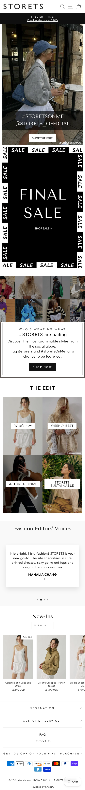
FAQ (42, 734)
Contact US (42, 741)
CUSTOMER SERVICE (41, 720)
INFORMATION (41, 708)
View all (42, 625)
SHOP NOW (42, 367)
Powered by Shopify (42, 786)
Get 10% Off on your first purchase (41, 753)
